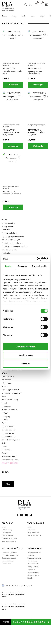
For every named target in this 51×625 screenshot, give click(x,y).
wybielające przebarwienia (13, 236)
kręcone (5, 386)
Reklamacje (31, 569)
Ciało (24, 16)
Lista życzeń (31, 530)
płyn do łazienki (8, 430)
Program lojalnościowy (34, 535)
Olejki (42, 16)
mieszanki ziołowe (9, 410)
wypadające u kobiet (10, 390)
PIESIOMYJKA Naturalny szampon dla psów (12, 71)
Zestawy (5, 453)
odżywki (5, 413)
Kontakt (29, 578)
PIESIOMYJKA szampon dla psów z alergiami (36, 132)
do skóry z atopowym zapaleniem (16, 246)
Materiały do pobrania (9, 541)
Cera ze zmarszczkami (9, 558)
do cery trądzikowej (10, 233)
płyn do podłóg (8, 426)
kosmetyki (6, 230)
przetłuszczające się (10, 400)
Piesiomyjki (7, 450)
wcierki (5, 420)
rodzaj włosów (8, 376)
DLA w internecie (7, 535)
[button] (13, 85)
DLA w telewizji (7, 530)
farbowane (6, 406)
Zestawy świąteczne (10, 460)
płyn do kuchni (8, 433)
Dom (33, 16)
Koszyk (29, 527)
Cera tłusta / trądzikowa (9, 552)
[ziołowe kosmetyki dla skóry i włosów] (7, 3)
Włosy (14, 16)
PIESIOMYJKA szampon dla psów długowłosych (35, 71)
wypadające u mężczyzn (12, 393)
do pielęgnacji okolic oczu (13, 243)
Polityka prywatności (34, 552)
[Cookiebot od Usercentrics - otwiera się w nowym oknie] (36, 259)
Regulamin (30, 555)
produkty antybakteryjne (12, 370)
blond (4, 403)
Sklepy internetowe (33, 572)
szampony (6, 416)
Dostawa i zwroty (32, 564)
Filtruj (8, 484)
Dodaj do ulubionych (19, 35)
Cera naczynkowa (7, 561)
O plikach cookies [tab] (40, 266)
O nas (4, 527)
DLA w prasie (6, 533)
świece (4, 443)
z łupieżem (6, 383)
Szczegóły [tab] (22, 266)
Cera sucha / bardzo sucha (10, 555)
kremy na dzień (8, 223)
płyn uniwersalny (9, 436)
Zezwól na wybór (25, 355)
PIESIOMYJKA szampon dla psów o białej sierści (11, 132)
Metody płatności (32, 567)
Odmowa (25, 364)
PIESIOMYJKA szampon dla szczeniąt (12, 193)
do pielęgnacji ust (9, 250)
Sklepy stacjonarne (33, 575)
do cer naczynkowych (11, 240)
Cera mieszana (6, 564)
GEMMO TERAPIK (10, 463)
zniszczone (6, 380)
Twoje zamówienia (33, 533)
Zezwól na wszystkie (25, 347)
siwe (4, 396)
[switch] (44, 319)
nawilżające (7, 253)
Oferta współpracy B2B (9, 538)
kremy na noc (7, 226)
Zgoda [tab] (8, 266)
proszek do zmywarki (11, 440)
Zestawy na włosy (9, 456)
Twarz (4, 16)
